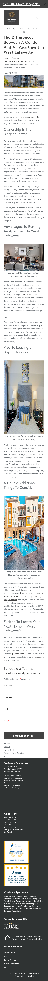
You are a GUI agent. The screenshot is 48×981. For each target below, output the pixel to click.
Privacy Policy (19, 976)
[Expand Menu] (43, 13)
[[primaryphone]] (18, 653)
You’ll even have (29, 294)
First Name (8, 685)
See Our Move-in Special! (21, 4)
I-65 (5, 967)
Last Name (8, 697)
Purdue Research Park (11, 964)
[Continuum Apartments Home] (11, 17)
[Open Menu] (42, 18)
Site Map (31, 976)
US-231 (6, 956)
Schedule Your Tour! (24, 735)
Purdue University (10, 960)
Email (6, 709)
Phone (6, 721)
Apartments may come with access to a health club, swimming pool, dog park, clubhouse (23, 596)
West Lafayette (9, 953)
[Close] (45, 4)
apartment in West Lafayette (27, 117)
